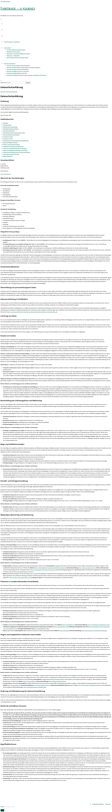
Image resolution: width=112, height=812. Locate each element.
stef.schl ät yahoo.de (6, 174)
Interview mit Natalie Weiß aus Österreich (17, 73)
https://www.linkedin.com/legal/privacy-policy (98, 625)
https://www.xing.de (64, 631)
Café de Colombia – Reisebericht (12, 42)
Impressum (108, 804)
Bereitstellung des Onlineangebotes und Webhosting (16, 141)
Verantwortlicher (7, 125)
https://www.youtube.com (14, 685)
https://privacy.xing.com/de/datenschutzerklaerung (94, 631)
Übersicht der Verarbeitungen (10, 127)
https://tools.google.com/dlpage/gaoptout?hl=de (90, 685)
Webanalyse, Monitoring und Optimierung (13, 147)
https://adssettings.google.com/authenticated (34, 687)
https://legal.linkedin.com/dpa (61, 627)
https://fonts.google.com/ (29, 681)
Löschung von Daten (8, 137)
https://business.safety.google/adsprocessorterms (21, 572)
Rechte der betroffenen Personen (11, 154)
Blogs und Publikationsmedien (10, 143)
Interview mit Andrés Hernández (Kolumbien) (18, 69)
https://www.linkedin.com (68, 625)
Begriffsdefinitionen (8, 156)
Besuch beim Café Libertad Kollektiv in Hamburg (18, 54)
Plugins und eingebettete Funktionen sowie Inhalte (15, 150)
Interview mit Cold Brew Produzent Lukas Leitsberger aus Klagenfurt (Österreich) (26, 75)
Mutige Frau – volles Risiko (13, 56)
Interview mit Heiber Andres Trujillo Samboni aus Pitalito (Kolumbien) (23, 68)
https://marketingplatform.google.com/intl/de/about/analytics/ (50, 568)
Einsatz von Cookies (8, 139)
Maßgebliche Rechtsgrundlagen (10, 129)
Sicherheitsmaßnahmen (9, 131)
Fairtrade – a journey (18, 8)
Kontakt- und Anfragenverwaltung (11, 145)
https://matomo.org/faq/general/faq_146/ (20, 578)
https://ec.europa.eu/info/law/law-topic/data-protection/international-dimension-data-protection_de (32, 312)
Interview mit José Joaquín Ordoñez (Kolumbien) (18, 66)
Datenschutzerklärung (97, 804)
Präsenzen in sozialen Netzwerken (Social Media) (15, 148)
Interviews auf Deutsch (9, 64)
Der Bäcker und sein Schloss (13, 52)
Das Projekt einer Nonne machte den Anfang (17, 58)
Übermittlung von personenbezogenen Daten (14, 133)
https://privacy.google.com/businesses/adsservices (42, 570)
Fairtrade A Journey (10, 807)
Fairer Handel (7, 48)
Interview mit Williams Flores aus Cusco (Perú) (18, 71)
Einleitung (5, 123)
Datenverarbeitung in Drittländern (11, 135)
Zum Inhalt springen (5, 1)
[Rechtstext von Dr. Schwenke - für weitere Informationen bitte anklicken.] (9, 799)
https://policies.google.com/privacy (87, 568)
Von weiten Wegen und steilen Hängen (16, 50)
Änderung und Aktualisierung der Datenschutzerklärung (16, 152)
